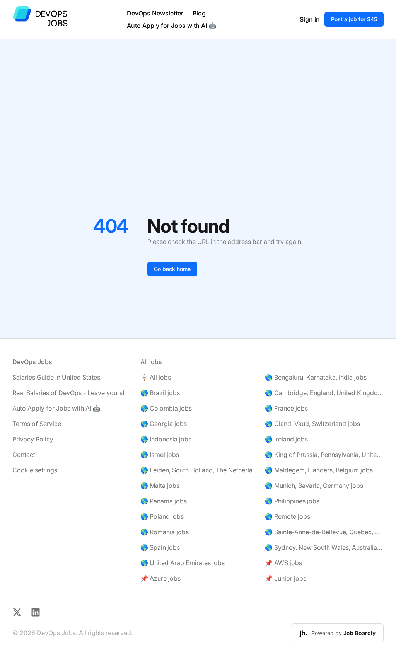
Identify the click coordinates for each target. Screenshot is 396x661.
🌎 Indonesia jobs (165, 439)
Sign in (310, 19)
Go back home (172, 269)
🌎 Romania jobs (164, 532)
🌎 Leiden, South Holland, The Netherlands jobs (199, 470)
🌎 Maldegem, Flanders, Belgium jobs (319, 470)
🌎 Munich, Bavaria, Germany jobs (314, 485)
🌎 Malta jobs (159, 485)
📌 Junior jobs (285, 578)
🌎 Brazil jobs (160, 393)
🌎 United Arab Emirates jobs (182, 563)
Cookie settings (34, 470)
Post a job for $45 (354, 19)
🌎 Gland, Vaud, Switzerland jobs (312, 424)
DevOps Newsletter (155, 13)
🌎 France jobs (286, 408)
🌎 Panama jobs (163, 501)
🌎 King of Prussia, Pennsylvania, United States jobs (324, 454)
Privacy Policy (32, 439)
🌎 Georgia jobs (163, 424)
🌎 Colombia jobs (166, 408)
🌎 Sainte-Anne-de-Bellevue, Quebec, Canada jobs (324, 532)
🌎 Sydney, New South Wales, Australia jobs (324, 547)
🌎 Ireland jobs (286, 439)
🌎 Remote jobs (287, 516)
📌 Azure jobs (160, 578)
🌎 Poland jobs (162, 516)
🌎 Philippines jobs (292, 501)
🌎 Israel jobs (159, 454)
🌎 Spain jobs (160, 547)
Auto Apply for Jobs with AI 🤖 (171, 25)
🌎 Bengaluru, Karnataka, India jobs (316, 377)
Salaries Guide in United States (56, 377)
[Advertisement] (198, 97)
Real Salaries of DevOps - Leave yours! (68, 393)
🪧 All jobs (155, 377)
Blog (199, 13)
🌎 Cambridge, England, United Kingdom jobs (324, 393)
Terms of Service (36, 424)
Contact (23, 454)
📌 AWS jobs (283, 563)
